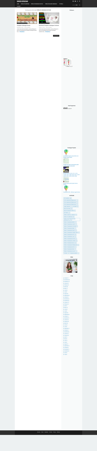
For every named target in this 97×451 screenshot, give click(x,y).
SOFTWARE (67, 212)
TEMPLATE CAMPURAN (69, 216)
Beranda (38, 432)
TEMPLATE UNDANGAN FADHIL (70, 230)
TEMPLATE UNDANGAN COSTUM (37, 3)
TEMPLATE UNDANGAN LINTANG (70, 240)
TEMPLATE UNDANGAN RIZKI (70, 249)
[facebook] (73, 1)
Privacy (54, 432)
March (66, 286)
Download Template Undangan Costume (49, 25)
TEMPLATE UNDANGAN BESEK (70, 222)
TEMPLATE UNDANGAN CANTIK (70, 224)
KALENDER (75, 206)
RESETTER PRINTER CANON (69, 210)
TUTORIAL (66, 253)
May (66, 288)
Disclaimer (46, 432)
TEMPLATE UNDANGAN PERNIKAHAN (71, 244)
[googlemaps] (79, 1)
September (66, 295)
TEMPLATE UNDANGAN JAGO (70, 236)
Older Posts (56, 35)
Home (18, 3)
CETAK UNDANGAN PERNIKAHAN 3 (71, 204)
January (66, 283)
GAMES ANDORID (67, 206)
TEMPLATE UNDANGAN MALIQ (70, 242)
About (42, 432)
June (65, 290)
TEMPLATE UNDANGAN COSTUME (70, 226)
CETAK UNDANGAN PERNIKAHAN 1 (71, 200)
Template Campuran (25, 3)
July (65, 291)
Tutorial (61, 3)
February (66, 304)
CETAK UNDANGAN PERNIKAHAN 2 (71, 202)
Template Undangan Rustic (23, 25)
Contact (50, 432)
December (67, 281)
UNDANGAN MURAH (74, 253)
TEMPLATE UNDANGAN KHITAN (70, 238)
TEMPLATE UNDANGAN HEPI (70, 234)
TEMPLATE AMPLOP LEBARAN (70, 214)
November (67, 279)
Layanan (18, 6)
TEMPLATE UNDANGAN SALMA (70, 251)
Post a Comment (27, 27)
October (66, 297)
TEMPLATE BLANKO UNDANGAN (51, 3)
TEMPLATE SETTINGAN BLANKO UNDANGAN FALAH (69, 219)
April (65, 305)
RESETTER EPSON (68, 208)
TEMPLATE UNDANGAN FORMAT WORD (71, 232)
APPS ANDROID (67, 198)
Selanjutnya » (22, 31)
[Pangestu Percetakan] (23, 1)
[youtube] (75, 1)
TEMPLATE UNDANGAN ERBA (70, 228)
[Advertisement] (71, 39)
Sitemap (58, 432)
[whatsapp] (77, 1)
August (66, 293)
